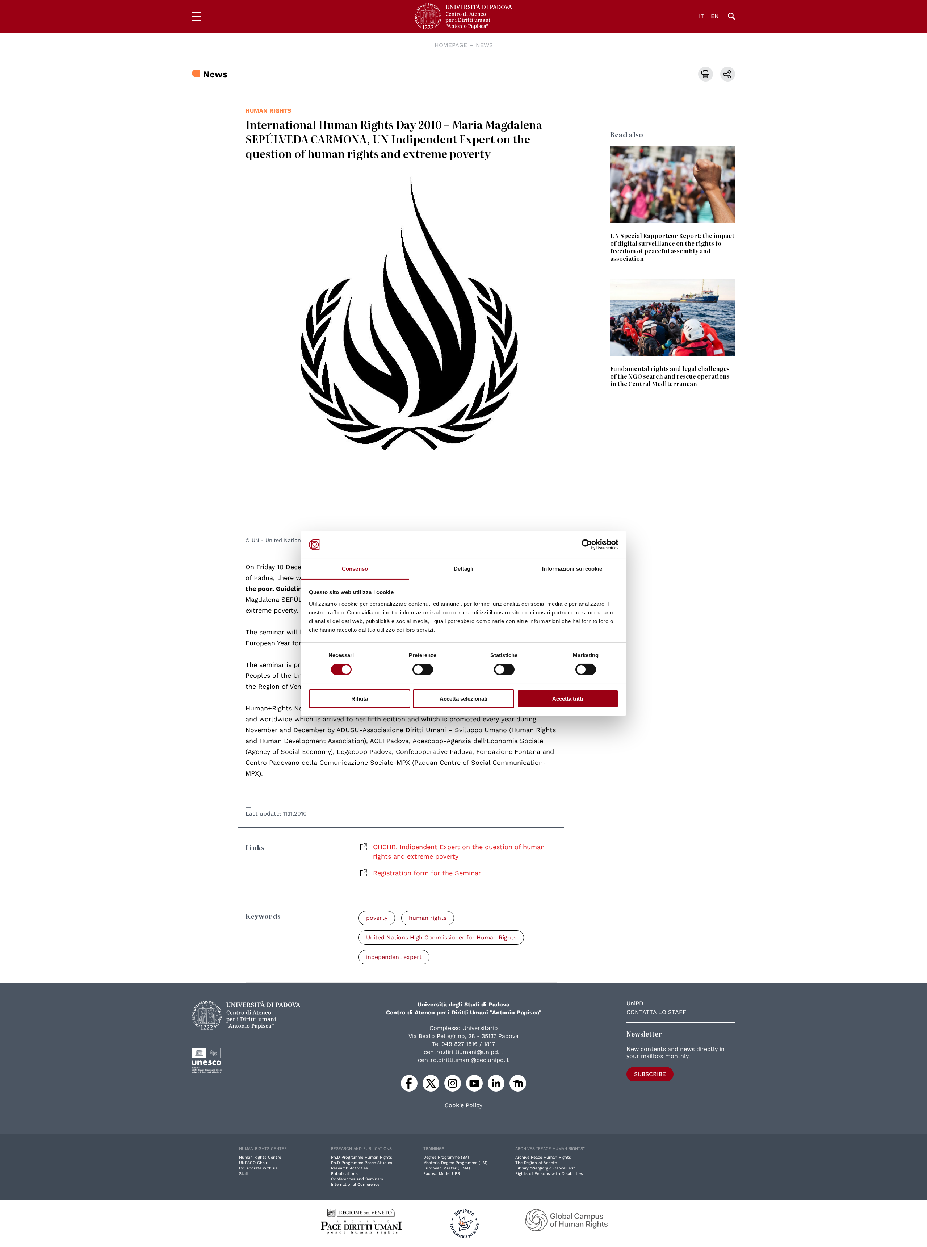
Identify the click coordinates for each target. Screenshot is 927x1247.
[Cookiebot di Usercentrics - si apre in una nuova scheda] (586, 544)
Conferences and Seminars (357, 1179)
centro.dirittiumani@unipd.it (463, 1051)
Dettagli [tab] (464, 569)
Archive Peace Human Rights (543, 1157)
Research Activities (349, 1168)
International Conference (355, 1184)
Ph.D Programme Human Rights (361, 1157)
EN (715, 16)
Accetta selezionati (463, 699)
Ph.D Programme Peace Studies (361, 1162)
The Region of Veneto (536, 1162)
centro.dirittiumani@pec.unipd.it (463, 1059)
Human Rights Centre (260, 1157)
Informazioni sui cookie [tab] (572, 569)
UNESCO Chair (253, 1162)
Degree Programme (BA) (446, 1157)
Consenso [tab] (355, 569)
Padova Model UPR (441, 1173)
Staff (244, 1173)
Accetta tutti (567, 699)
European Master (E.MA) (446, 1168)
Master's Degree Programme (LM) (455, 1162)
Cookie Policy (463, 1105)
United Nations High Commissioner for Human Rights (441, 937)
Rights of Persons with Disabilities (549, 1173)
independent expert (394, 957)
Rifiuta (359, 699)
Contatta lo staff (656, 1012)
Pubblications (344, 1173)
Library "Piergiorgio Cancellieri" (545, 1168)
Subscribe (650, 1074)
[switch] (422, 669)
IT (701, 16)
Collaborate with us (258, 1168)
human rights (268, 110)
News (484, 45)
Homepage (451, 45)
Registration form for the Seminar (427, 873)
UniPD (634, 1003)
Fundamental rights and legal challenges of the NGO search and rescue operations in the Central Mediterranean (670, 376)
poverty (376, 917)
